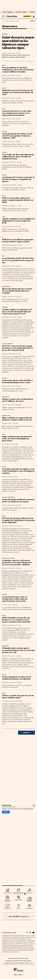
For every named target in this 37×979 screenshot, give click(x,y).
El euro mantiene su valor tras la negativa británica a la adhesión (16, 678)
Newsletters (21, 963)
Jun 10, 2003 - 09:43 (15, 245)
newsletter (6, 805)
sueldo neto (29, 892)
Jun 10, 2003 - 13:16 (14, 141)
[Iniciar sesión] (33, 16)
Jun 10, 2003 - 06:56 (11, 423)
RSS (16, 963)
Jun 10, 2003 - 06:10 (14, 505)
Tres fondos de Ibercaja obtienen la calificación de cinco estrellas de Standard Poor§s (18, 157)
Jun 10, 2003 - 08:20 (14, 296)
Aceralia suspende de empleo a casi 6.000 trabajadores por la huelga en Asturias (18, 471)
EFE (3, 423)
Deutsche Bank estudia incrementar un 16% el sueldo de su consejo (18, 501)
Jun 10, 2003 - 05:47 (15, 526)
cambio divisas (18, 900)
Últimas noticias (29, 963)
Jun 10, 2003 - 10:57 (15, 205)
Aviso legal (16, 958)
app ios (18, 908)
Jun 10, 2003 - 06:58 (14, 404)
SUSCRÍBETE (27, 16)
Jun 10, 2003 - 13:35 (14, 119)
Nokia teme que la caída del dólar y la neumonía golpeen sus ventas (17, 381)
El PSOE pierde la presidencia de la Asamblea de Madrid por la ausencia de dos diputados (18, 520)
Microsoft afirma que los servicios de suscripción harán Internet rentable (17, 291)
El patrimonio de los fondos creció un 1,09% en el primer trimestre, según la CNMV (17, 136)
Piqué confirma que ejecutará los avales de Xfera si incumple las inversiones (17, 439)
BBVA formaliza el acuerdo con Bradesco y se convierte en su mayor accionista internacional (16, 620)
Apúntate (6, 812)
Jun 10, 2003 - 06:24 (11, 476)
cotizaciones (7, 908)
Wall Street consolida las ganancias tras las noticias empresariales (18, 241)
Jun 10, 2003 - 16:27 (14, 53)
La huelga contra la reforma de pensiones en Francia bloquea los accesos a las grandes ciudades (17, 563)
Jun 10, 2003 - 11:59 (15, 162)
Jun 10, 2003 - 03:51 (14, 656)
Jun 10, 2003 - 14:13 (14, 98)
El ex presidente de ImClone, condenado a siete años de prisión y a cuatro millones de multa (18, 70)
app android (29, 908)
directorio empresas (29, 900)
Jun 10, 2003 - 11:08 (15, 185)
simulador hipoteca (18, 892)
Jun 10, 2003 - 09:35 (14, 266)
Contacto (10, 958)
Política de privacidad (25, 960)
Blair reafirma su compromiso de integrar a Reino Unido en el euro (17, 419)
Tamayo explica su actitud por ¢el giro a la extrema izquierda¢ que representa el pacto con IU (17, 312)
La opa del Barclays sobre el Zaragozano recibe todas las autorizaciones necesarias (15, 599)
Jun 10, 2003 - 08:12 (15, 317)
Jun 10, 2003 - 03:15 (15, 682)
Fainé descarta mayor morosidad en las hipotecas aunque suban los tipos (18, 42)
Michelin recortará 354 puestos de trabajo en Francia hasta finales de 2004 (17, 92)
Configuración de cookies (12, 960)
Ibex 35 (5, 12)
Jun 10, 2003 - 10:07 (14, 226)
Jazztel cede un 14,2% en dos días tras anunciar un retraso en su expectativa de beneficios (16, 113)
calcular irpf (7, 892)
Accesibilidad (7, 963)
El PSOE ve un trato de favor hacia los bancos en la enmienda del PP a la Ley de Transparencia (17, 348)
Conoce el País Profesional (18, 916)
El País (32, 20)
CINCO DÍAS (5, 162)
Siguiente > (26, 732)
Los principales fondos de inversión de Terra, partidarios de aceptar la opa (18, 260)
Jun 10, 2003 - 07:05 (14, 386)
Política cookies (24, 958)
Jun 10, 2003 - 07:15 (14, 353)
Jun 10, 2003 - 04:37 (14, 625)
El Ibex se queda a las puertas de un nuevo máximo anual (18, 697)
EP (2, 604)
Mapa (13, 963)
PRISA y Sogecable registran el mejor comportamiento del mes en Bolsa (17, 200)
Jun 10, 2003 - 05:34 (10, 604)
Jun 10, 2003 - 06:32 (11, 444)
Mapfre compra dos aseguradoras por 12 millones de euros (17, 400)
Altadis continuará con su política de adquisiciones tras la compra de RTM (18, 221)
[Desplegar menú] (3, 16)
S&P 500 (18, 12)
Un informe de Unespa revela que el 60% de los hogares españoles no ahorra (18, 179)
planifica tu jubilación (7, 900)
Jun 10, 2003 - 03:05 (15, 701)
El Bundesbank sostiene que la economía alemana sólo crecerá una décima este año (18, 650)
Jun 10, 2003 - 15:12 (14, 75)
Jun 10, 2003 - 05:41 (14, 568)
